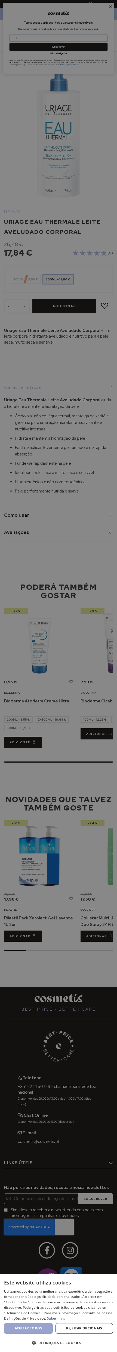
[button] (58, 1342)
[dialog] (58, 1313)
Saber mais (56, 1318)
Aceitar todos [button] (28, 1328)
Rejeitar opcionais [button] (84, 1328)
